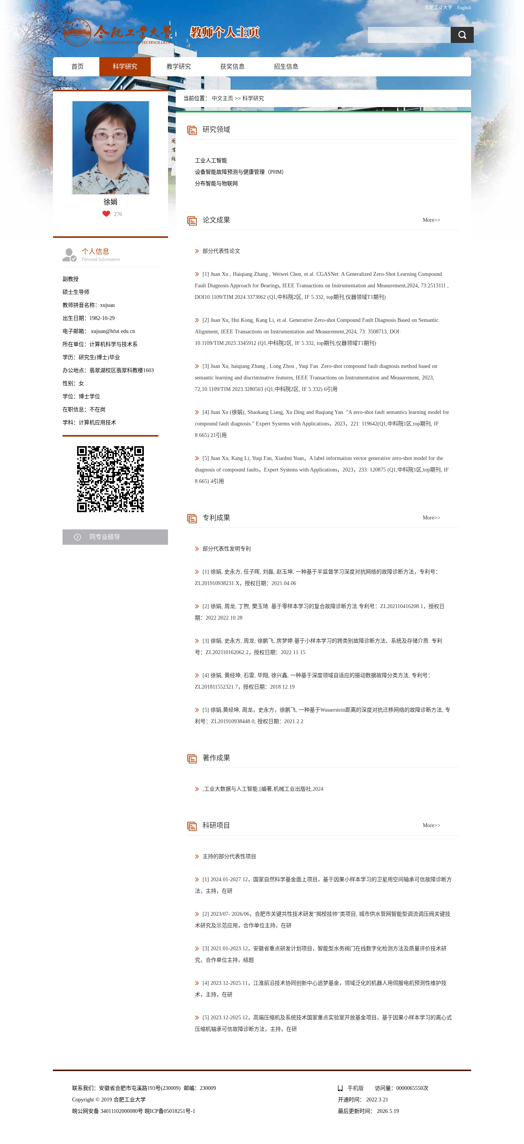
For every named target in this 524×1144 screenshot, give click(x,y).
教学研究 (178, 66)
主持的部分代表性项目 (229, 856)
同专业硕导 (104, 537)
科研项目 (216, 825)
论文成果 (216, 220)
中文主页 (222, 98)
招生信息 (286, 66)
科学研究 (125, 66)
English (464, 7)
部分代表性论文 (221, 251)
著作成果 (216, 758)
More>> (431, 220)
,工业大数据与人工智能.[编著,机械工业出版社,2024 (263, 789)
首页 (77, 66)
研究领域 (216, 130)
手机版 (356, 1088)
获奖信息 (232, 66)
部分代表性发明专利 (227, 549)
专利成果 (216, 518)
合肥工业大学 (438, 7)
